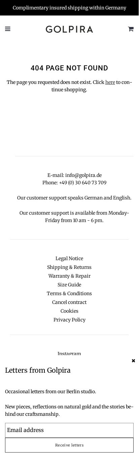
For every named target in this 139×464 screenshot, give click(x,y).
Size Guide (69, 285)
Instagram (69, 354)
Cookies (69, 311)
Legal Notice (69, 258)
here (110, 82)
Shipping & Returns (69, 267)
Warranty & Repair (69, 276)
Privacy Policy (69, 320)
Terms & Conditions (69, 293)
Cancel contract (69, 302)
